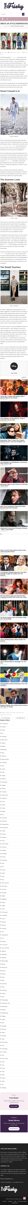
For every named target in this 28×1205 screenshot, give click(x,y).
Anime (3, 730)
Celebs (3, 775)
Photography (5, 1000)
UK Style (9, 714)
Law (3, 931)
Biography (4, 749)
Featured (4, 837)
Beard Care (4, 739)
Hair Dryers (4, 886)
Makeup (4, 951)
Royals (3, 1019)
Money (3, 964)
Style (19, 52)
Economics (4, 817)
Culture (3, 808)
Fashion (4, 834)
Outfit (14, 712)
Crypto (3, 804)
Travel (3, 1068)
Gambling (4, 853)
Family (3, 830)
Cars (3, 765)
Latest (15, 1201)
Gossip (3, 869)
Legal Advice (5, 935)
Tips (3, 1055)
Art (2, 733)
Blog (3, 752)
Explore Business (14, 1128)
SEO (3, 1022)
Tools (3, 1061)
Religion (4, 1016)
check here (3, 253)
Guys (15, 52)
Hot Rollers (4, 915)
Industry (4, 922)
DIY (3, 814)
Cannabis (4, 762)
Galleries (4, 850)
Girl (3, 866)
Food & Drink (5, 843)
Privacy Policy (15, 1202)
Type (3, 1071)
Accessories (5, 723)
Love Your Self (5, 948)
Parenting (4, 990)
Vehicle (3, 1078)
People (3, 993)
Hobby (3, 905)
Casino (3, 769)
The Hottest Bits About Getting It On (7, 718)
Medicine (4, 957)
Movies (3, 970)
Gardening (4, 860)
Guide (3, 873)
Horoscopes (5, 912)
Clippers (4, 785)
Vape (3, 1074)
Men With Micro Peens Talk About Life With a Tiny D (22, 718)
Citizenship (4, 782)
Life (3, 938)
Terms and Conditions (22, 1201)
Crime (3, 801)
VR (2, 1084)
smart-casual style (20, 712)
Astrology (4, 736)
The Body (4, 1052)
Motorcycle (4, 967)
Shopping (4, 1026)
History (3, 902)
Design (3, 811)
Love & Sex (4, 944)
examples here (22, 335)
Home (3, 908)
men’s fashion (14, 57)
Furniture (4, 847)
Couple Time (5, 795)
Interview (4, 928)
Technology (4, 1048)
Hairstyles (4, 892)
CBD (3, 772)
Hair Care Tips (5, 882)
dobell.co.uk (9, 160)
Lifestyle (4, 941)
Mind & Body (5, 961)
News (3, 987)
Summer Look (3, 714)
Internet (4, 925)
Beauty (3, 743)
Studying (4, 1035)
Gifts (3, 863)
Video (3, 1081)
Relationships (5, 1013)
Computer (4, 791)
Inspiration (7, 712)
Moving (3, 974)
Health (3, 895)
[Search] (23, 14)
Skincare (4, 1029)
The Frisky (4, 52)
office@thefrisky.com (8, 1178)
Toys (3, 1065)
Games (3, 856)
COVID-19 (4, 798)
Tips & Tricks (5, 1058)
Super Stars (5, 1042)
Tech (3, 1045)
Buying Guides (5, 759)
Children (4, 778)
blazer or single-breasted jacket (7, 146)
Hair (3, 879)
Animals (4, 726)
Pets (3, 996)
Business (4, 756)
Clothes (4, 788)
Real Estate (4, 1006)
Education (4, 821)
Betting (3, 746)
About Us (4, 1201)
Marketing (4, 954)
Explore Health (14, 1106)
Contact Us (10, 1201)
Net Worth (4, 983)
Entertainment (5, 824)
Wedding (4, 1087)
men (11, 712)
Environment (5, 827)
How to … (4, 918)
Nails (3, 980)
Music (3, 977)
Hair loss (4, 889)
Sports (3, 1032)
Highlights (4, 899)
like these (6, 244)
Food (3, 840)
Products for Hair (6, 1003)
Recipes (4, 1009)
